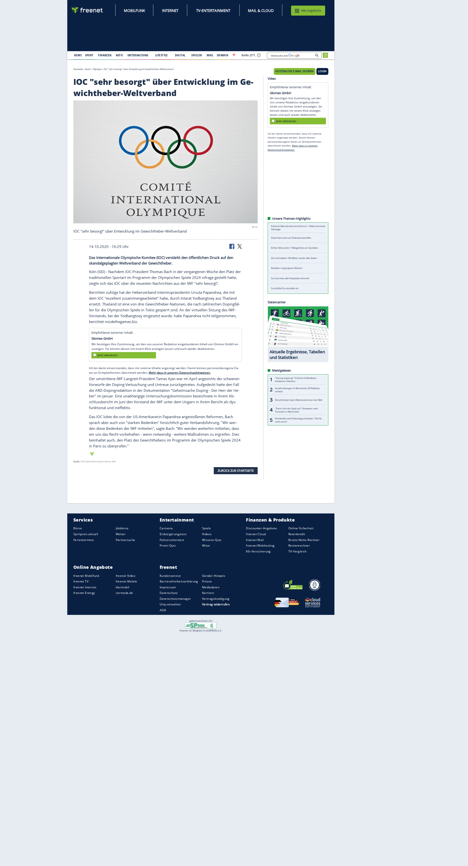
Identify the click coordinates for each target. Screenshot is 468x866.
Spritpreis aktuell (85, 534)
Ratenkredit (296, 534)
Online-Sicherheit (300, 528)
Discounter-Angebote (261, 528)
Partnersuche (125, 539)
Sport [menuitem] (89, 55)
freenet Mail (255, 539)
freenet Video (125, 575)
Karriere (208, 593)
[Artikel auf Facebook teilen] (232, 246)
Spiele (206, 528)
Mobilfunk (134, 10)
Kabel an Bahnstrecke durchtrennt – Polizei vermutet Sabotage (298, 228)
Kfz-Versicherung (258, 551)
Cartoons (166, 528)
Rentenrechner (299, 545)
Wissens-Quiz (212, 539)
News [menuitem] (78, 55)
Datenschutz (169, 593)
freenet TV (80, 581)
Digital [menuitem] (180, 55)
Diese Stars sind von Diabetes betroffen (291, 237)
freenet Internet (85, 587)
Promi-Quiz (168, 545)
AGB (163, 610)
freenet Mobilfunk (86, 575)
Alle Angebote (311, 10)
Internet (170, 10)
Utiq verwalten (170, 604)
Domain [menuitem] (222, 55)
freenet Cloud (256, 534)
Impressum (168, 587)
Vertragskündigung (216, 598)
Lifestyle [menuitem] (161, 55)
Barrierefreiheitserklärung (179, 581)
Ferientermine (83, 539)
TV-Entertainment (213, 10)
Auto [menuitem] (119, 55)
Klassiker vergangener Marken (286, 268)
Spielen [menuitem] (196, 55)
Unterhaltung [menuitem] (137, 55)
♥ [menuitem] (234, 55)
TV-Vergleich (297, 551)
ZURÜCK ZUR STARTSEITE (236, 470)
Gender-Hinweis (213, 575)
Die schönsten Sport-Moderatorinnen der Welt (298, 399)
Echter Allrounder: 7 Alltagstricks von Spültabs (294, 247)
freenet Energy (84, 593)
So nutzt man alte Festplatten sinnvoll (290, 278)
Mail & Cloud (261, 10)
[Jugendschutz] (200, 625)
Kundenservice (170, 575)
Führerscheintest (172, 539)
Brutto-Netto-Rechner (304, 539)
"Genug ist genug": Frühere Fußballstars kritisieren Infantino (295, 379)
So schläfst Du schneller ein (285, 288)
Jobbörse (122, 528)
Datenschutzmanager (175, 598)
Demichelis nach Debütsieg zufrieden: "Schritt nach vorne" (298, 420)
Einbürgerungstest (173, 534)
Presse (207, 581)
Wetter (121, 534)
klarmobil (122, 587)
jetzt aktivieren (107, 355)
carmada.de (124, 593)
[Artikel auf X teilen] (239, 246)
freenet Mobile (126, 581)
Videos (207, 534)
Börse (77, 528)
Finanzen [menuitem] (104, 55)
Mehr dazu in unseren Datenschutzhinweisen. (180, 373)
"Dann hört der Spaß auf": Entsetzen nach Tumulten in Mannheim (296, 410)
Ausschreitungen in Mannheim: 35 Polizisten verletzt (297, 389)
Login (322, 71)
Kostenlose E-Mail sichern (294, 71)
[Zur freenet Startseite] (87, 10)
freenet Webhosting (260, 545)
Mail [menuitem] (210, 55)
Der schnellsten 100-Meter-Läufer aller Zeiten (294, 258)
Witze (206, 545)
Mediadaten (210, 587)
